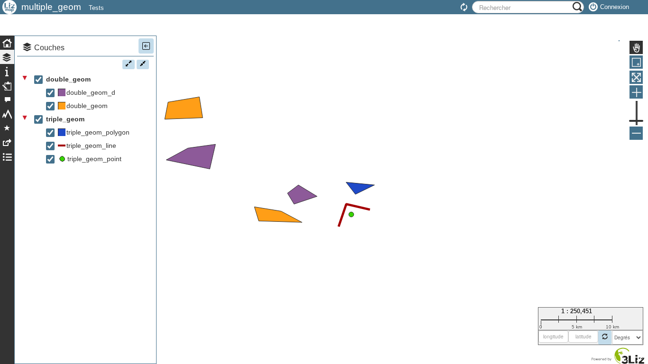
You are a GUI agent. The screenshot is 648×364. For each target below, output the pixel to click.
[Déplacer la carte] (636, 47)
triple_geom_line (91, 145)
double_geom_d (90, 92)
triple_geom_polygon (98, 132)
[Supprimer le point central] (604, 337)
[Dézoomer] (636, 133)
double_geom (68, 79)
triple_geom (65, 119)
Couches (49, 48)
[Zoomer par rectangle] (636, 62)
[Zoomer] (636, 92)
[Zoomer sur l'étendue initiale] (636, 77)
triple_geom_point (94, 159)
